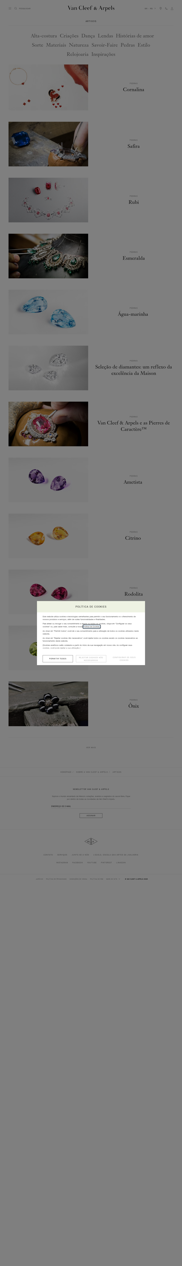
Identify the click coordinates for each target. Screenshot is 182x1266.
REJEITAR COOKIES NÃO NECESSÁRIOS (91, 659)
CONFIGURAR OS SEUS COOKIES (124, 658)
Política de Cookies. (91, 626)
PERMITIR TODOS (57, 658)
